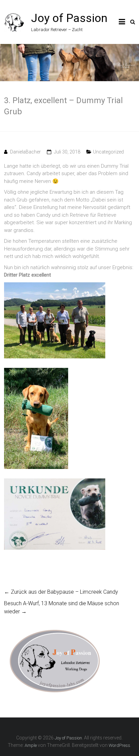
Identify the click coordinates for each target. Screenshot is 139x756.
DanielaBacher (25, 152)
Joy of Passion (69, 18)
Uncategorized (108, 152)
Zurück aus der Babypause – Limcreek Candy (61, 592)
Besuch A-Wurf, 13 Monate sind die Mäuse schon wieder (61, 607)
